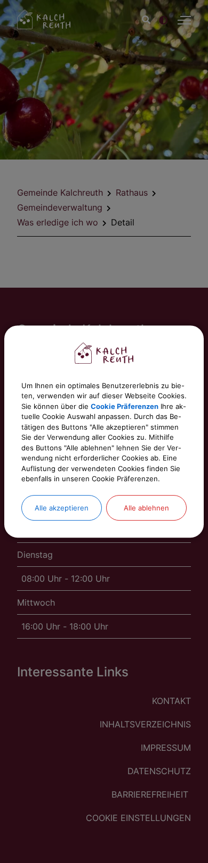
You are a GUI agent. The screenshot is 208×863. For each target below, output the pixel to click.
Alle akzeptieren (62, 508)
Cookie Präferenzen (124, 406)
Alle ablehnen (146, 508)
